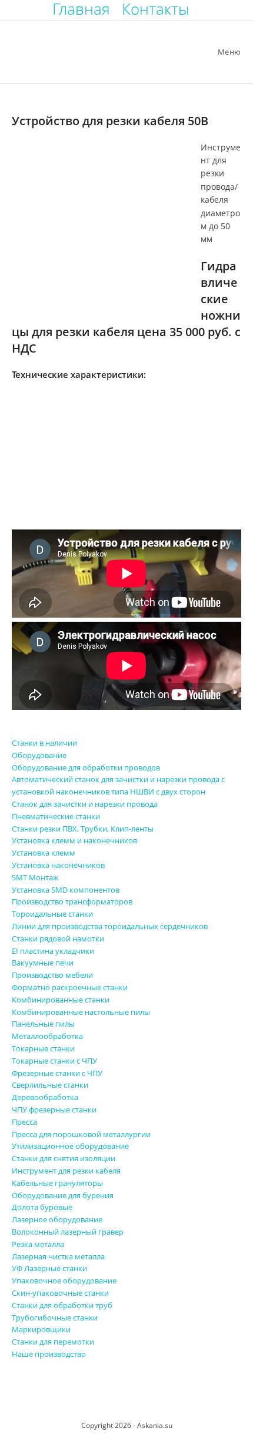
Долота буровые (42, 1207)
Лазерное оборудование (57, 1219)
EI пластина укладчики (53, 951)
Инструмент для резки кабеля (66, 1170)
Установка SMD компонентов (65, 889)
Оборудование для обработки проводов (86, 767)
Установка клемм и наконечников (74, 840)
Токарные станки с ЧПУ (54, 1060)
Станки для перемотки (53, 1341)
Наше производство (49, 1354)
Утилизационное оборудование (70, 1146)
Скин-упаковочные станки (60, 1293)
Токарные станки (43, 1048)
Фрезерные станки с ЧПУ (57, 1073)
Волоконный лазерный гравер (68, 1231)
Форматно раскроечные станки (70, 987)
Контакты (155, 9)
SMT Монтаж (35, 877)
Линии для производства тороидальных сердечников (110, 926)
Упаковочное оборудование (64, 1280)
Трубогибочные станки (55, 1317)
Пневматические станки (56, 816)
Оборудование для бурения (63, 1195)
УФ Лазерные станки (49, 1268)
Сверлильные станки (50, 1085)
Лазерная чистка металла (58, 1256)
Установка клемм (43, 852)
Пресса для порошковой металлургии (81, 1134)
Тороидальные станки (52, 914)
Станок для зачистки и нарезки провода (85, 804)
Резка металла (38, 1244)
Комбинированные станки (60, 999)
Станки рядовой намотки (58, 938)
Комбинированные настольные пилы (81, 1012)
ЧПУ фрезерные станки (54, 1109)
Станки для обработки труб (62, 1305)
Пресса (24, 1122)
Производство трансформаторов (72, 901)
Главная (81, 9)
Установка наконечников (58, 865)
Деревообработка (45, 1097)
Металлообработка (47, 1036)
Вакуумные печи (43, 962)
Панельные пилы (43, 1023)
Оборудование (39, 755)
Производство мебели (52, 975)
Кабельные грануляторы (57, 1183)
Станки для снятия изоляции (63, 1158)
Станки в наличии (44, 743)
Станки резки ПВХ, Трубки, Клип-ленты (83, 828)
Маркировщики (41, 1329)
